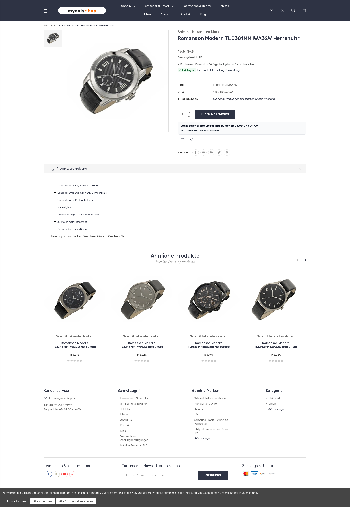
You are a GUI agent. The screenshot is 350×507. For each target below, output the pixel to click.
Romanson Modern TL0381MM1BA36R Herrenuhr (208, 344)
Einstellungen (16, 501)
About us (167, 14)
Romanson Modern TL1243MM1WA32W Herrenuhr (276, 344)
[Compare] (282, 12)
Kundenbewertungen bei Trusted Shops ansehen (244, 99)
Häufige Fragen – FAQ (133, 445)
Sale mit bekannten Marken (211, 398)
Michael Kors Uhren (206, 403)
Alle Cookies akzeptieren (76, 501)
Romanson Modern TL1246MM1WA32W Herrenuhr (74, 344)
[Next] (304, 260)
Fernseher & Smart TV (158, 6)
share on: (184, 152)
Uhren (148, 14)
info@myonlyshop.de (62, 398)
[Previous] (299, 260)
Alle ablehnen (42, 501)
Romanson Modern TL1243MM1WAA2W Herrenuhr (141, 344)
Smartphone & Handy (196, 6)
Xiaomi (198, 409)
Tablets (224, 6)
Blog (203, 14)
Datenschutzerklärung (243, 492)
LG (196, 414)
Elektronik (274, 398)
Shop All (126, 6)
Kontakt (186, 14)
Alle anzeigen (202, 438)
